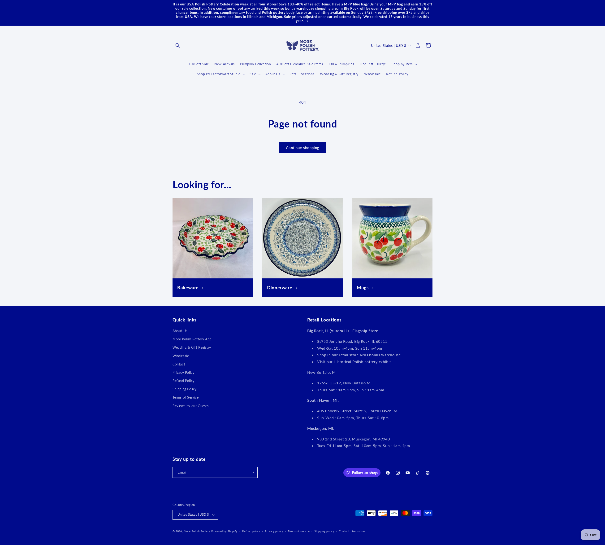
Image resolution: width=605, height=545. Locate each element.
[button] (178, 45)
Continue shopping (302, 147)
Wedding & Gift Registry (192, 347)
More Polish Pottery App (192, 339)
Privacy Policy (183, 372)
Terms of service (299, 531)
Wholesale (181, 356)
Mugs (363, 287)
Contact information (352, 531)
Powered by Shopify (224, 531)
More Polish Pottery (197, 531)
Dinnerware (279, 287)
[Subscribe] (252, 472)
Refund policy (251, 531)
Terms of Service (186, 397)
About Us (180, 331)
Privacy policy (274, 531)
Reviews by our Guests (191, 406)
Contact (179, 364)
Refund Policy (183, 381)
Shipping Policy (185, 389)
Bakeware (188, 287)
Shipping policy (324, 531)
